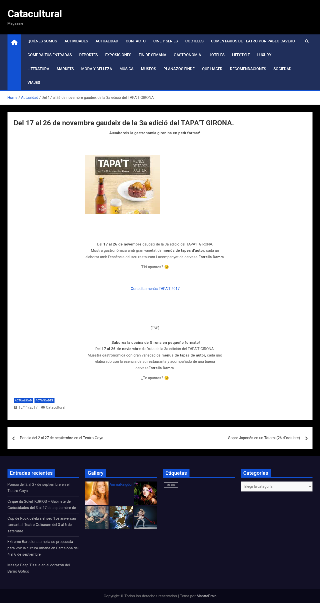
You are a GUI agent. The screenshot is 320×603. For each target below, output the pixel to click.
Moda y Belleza (96, 69)
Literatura (38, 69)
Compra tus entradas (50, 55)
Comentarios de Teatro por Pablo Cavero (253, 41)
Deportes (88, 55)
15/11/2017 (28, 407)
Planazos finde (179, 69)
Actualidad (107, 41)
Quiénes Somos (42, 41)
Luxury (264, 55)
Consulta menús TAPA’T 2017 (155, 288)
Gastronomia (187, 55)
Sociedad (283, 69)
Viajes (34, 82)
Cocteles (194, 41)
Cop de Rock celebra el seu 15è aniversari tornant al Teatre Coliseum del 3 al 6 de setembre (42, 524)
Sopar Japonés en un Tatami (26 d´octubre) (264, 438)
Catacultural (35, 14)
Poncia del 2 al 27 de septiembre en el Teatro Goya (61, 438)
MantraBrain (206, 596)
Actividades (76, 41)
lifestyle (241, 55)
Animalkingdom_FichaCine (131, 484)
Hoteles (216, 55)
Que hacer (212, 69)
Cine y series (165, 41)
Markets (65, 69)
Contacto (136, 41)
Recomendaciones (248, 69)
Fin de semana (152, 55)
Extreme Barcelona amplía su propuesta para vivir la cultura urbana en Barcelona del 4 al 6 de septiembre (43, 548)
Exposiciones (118, 55)
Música (127, 69)
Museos (148, 69)
